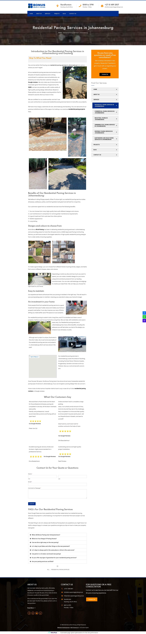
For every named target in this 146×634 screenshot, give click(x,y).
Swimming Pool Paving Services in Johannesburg (105, 125)
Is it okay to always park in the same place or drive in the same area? (53, 550)
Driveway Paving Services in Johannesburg (103, 132)
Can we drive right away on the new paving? (45, 542)
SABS (30, 87)
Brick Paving (40, 229)
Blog (64, 13)
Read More (30, 608)
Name (30, 474)
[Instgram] (32, 613)
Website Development (63, 627)
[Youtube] (36, 613)
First (29, 478)
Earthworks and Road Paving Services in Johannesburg (104, 138)
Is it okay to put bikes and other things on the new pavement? (51, 546)
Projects (56, 13)
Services (47, 13)
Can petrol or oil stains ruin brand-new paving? (46, 554)
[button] (57, 535)
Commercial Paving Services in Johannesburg (104, 112)
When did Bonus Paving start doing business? (46, 535)
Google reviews (33, 82)
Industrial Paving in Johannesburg (101, 118)
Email (30, 481)
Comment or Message (34, 488)
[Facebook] (29, 613)
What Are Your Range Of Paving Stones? (44, 538)
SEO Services (74, 627)
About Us (39, 13)
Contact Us (72, 13)
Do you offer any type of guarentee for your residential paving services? (54, 557)
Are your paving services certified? (43, 561)
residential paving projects (76, 109)
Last (59, 478)
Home (31, 13)
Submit (32, 503)
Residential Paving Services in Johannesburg (104, 105)
